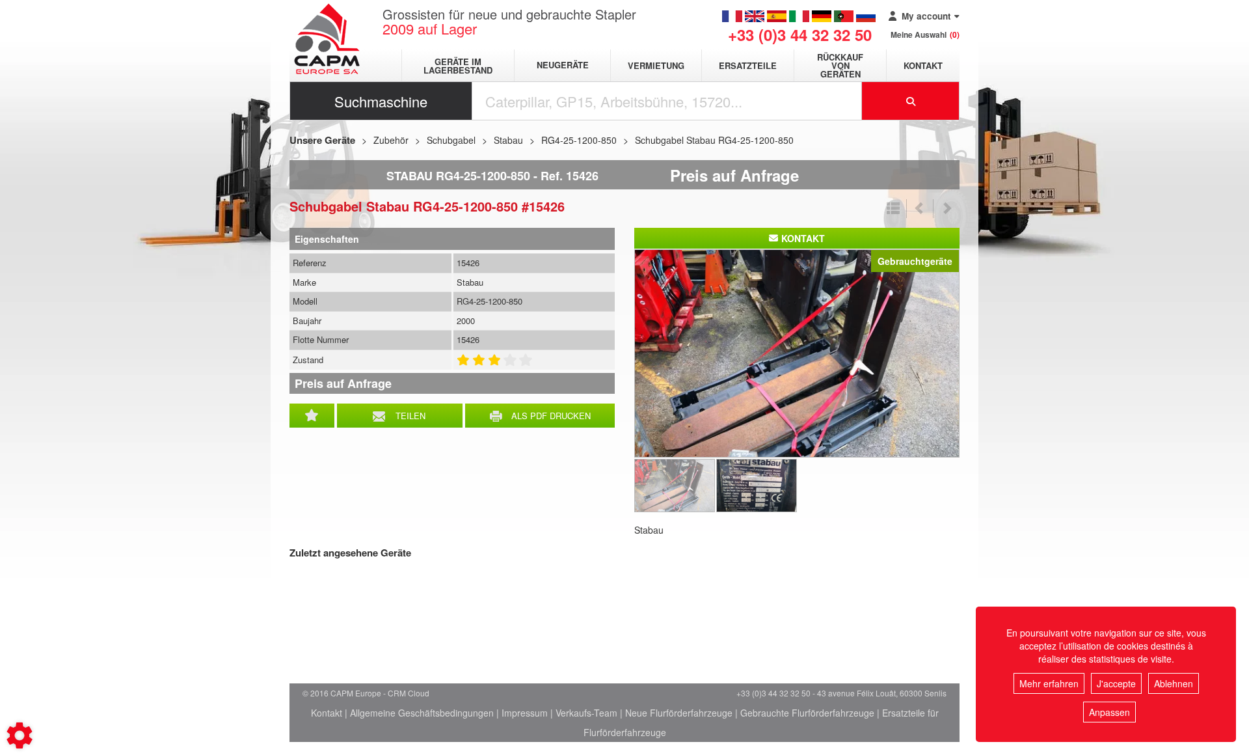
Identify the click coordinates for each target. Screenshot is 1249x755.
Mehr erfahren (1049, 683)
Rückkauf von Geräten (840, 65)
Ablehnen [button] (1173, 683)
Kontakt (923, 65)
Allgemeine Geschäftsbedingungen (422, 712)
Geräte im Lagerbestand (457, 65)
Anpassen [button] (1109, 712)
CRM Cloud (408, 692)
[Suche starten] (911, 100)
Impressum (525, 712)
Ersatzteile (748, 65)
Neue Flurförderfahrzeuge (678, 712)
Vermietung (656, 65)
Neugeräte (563, 65)
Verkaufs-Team (586, 712)
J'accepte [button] (1116, 683)
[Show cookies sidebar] (20, 735)
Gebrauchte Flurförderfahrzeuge (807, 712)
